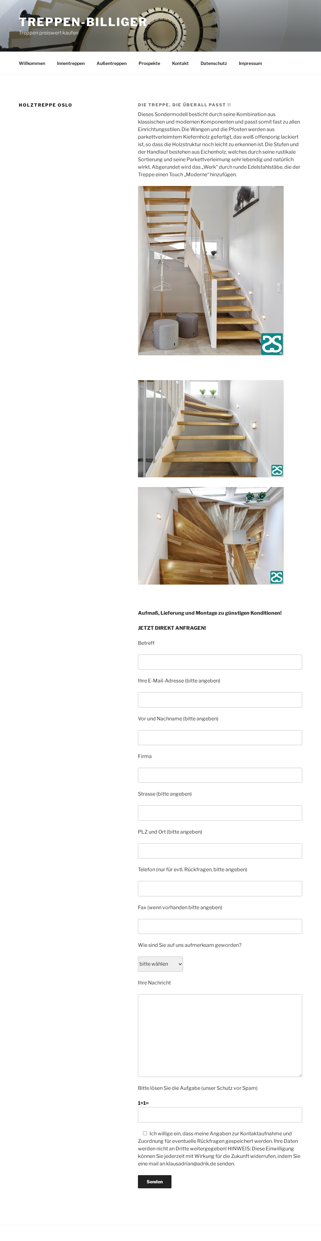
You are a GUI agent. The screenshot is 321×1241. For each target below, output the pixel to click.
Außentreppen (112, 63)
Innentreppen (71, 63)
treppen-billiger (83, 22)
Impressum (250, 63)
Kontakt (180, 63)
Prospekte (149, 63)
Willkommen (32, 63)
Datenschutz (214, 63)
